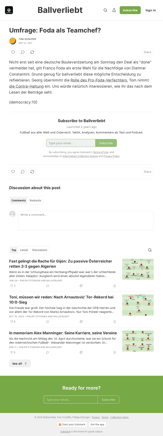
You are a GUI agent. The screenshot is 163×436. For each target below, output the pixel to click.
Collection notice (119, 417)
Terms (105, 417)
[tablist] (26, 200)
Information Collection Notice (80, 156)
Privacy (96, 417)
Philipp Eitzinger (30, 280)
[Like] (13, 52)
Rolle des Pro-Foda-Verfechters (99, 80)
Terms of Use (100, 152)
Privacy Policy (111, 156)
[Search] (105, 10)
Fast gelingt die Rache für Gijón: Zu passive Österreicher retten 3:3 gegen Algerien (60, 264)
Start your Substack (73, 424)
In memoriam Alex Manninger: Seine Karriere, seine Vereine (63, 333)
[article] (81, 273)
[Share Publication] (114, 10)
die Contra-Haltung (26, 86)
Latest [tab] (24, 250)
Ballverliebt (54, 280)
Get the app (97, 424)
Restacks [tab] (35, 200)
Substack (65, 431)
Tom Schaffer (27, 39)
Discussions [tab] (39, 250)
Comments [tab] (19, 200)
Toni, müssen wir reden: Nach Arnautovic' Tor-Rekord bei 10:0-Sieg (61, 300)
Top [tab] (14, 250)
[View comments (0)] (23, 52)
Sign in (151, 10)
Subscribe (130, 10)
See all (17, 363)
